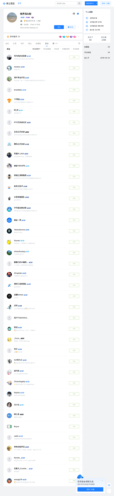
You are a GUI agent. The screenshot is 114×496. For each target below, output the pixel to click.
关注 (74, 57)
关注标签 (76, 49)
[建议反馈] (109, 485)
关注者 (56, 49)
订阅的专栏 (66, 49)
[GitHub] (74, 14)
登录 (106, 3)
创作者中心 (90, 3)
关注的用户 (36, 49)
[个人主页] (78, 14)
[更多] (109, 491)
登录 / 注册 (90, 489)
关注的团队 (47, 49)
